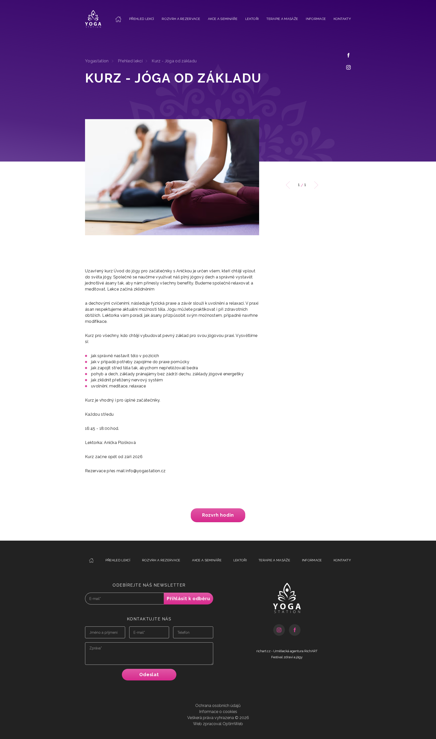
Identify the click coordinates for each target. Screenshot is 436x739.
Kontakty (342, 19)
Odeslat (149, 674)
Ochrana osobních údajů (218, 705)
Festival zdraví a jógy (287, 657)
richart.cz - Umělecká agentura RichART (286, 651)
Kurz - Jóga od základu (174, 61)
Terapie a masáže (282, 19)
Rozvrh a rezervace (181, 19)
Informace (316, 19)
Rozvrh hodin (218, 515)
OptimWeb (233, 723)
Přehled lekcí (141, 19)
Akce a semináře (222, 19)
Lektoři (252, 19)
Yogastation (97, 61)
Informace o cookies (218, 711)
